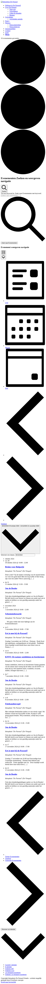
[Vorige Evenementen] (25, 455)
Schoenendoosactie (13, 614)
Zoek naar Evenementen (9, 243)
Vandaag (4, 524)
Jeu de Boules (11, 588)
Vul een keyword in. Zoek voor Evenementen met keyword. (21, 193)
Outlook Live (9, 971)
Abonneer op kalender (8, 929)
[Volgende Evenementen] (25, 520)
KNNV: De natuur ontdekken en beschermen (24, 657)
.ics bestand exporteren (13, 973)
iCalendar (8, 967)
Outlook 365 (9, 969)
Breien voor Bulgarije (14, 567)
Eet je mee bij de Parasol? (16, 633)
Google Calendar (11, 965)
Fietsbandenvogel (12, 704)
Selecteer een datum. (8, 555)
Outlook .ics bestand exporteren (16, 974)
